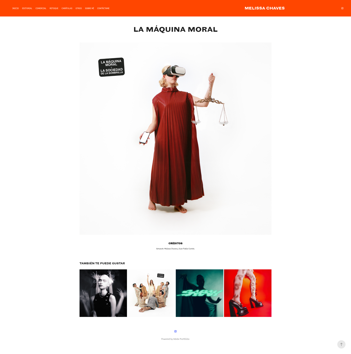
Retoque (54, 8)
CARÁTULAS (67, 8)
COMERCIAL (41, 8)
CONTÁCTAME (103, 8)
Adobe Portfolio (181, 338)
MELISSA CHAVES (265, 8)
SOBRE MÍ (89, 8)
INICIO (15, 8)
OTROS (79, 8)
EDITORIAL (27, 8)
